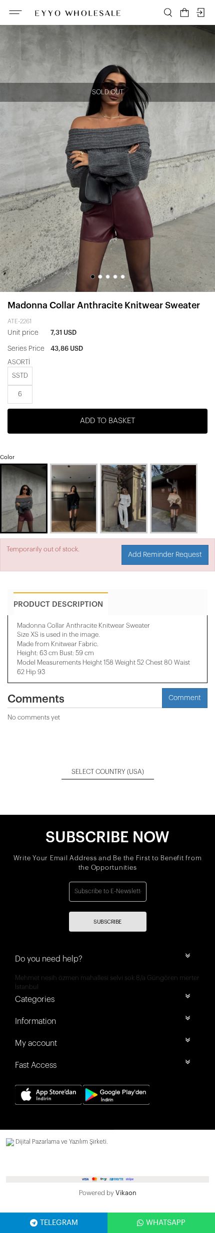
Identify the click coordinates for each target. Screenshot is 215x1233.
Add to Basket (107, 421)
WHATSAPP (166, 1223)
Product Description (58, 604)
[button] (92, 276)
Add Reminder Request (165, 554)
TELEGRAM (59, 1223)
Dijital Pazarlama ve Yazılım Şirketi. (61, 1142)
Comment (184, 698)
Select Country (108, 771)
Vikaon (126, 1193)
